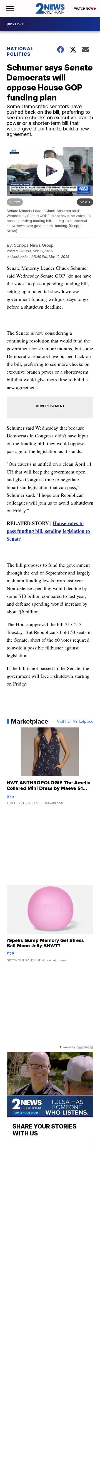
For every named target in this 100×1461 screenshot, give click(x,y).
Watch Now (84, 8)
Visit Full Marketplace (75, 721)
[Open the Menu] (9, 8)
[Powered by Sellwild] (85, 1047)
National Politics (20, 51)
